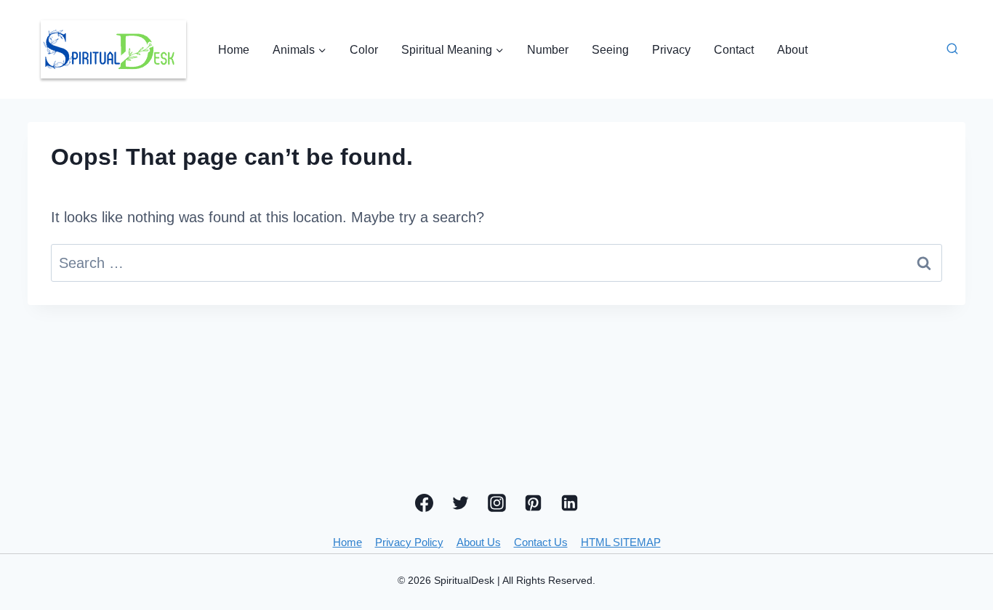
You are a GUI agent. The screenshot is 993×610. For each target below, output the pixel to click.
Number (547, 50)
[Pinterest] (533, 502)
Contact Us (541, 542)
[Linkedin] (569, 502)
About (792, 50)
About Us (479, 542)
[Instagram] (496, 502)
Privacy (671, 50)
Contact (734, 50)
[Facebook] (424, 502)
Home (233, 50)
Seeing (610, 50)
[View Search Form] (952, 49)
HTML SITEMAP (621, 542)
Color (364, 50)
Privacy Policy (409, 542)
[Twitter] (460, 502)
